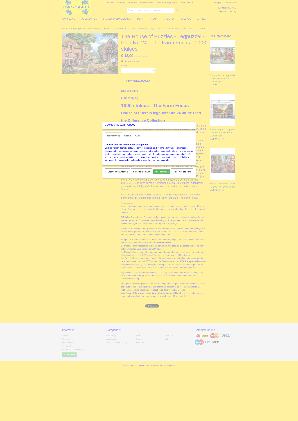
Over (137, 135)
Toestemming (113, 135)
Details (127, 135)
